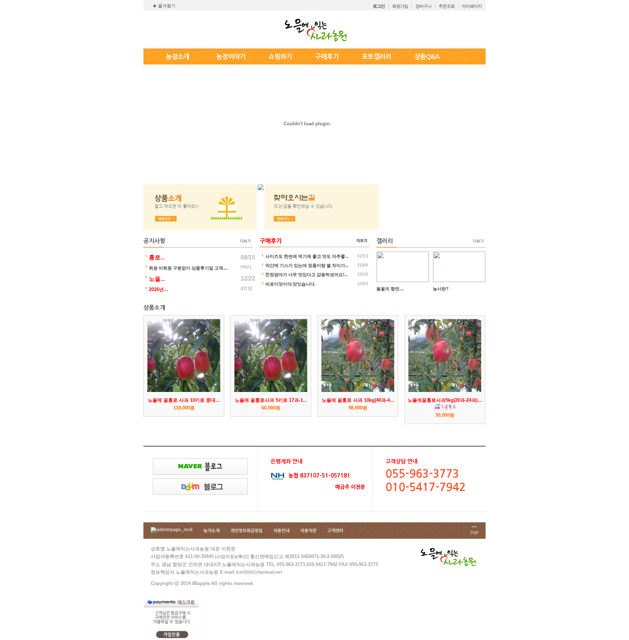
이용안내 (281, 531)
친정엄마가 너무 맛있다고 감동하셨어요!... (306, 274)
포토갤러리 (376, 57)
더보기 (245, 241)
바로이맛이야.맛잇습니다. (290, 284)
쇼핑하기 (280, 57)
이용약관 (308, 531)
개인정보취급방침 (246, 531)
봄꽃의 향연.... (390, 288)
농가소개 (211, 531)
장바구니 (423, 6)
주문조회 (447, 6)
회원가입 (400, 6)
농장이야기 (230, 57)
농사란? (440, 288)
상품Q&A (426, 57)
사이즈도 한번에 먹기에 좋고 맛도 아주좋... (306, 256)
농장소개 (177, 57)
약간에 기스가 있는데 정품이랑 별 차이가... (306, 265)
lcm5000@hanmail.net (259, 572)
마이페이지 (472, 6)
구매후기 (327, 57)
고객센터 (335, 531)
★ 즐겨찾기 (164, 5)
